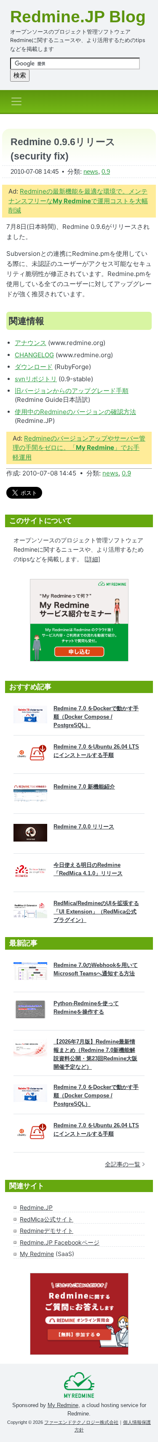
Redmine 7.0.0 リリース (84, 826)
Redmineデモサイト (46, 1230)
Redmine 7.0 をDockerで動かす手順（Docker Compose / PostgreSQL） (96, 716)
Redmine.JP (36, 1207)
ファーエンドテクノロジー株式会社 (81, 1422)
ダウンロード (34, 367)
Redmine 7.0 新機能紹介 (84, 786)
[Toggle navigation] (19, 101)
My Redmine (37, 1253)
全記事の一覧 (122, 1164)
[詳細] (92, 559)
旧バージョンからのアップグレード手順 (72, 391)
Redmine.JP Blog (78, 17)
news (90, 171)
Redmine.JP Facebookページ (59, 1242)
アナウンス (30, 343)
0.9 (106, 171)
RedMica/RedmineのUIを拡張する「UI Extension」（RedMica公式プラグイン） (96, 911)
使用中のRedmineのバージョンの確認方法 (75, 412)
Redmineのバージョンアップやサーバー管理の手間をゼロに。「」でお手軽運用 (79, 447)
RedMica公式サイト (46, 1219)
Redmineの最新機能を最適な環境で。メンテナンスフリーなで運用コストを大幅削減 (78, 200)
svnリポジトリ (36, 379)
